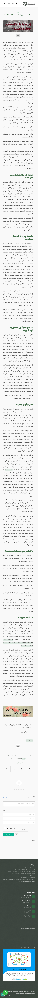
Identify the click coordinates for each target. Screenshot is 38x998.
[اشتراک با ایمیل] (6, 769)
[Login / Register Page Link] (16, 3)
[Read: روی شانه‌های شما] (33, 916)
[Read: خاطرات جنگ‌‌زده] (33, 896)
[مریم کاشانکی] (22, 3)
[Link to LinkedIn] (7, 995)
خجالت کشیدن (18, 759)
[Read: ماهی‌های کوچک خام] (33, 901)
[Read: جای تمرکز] (33, 906)
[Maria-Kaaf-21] (18, 26)
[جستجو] (12, 3)
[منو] (9, 4)
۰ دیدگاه (19, 755)
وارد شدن (5, 797)
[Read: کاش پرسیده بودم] (33, 911)
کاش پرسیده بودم (27, 911)
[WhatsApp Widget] (5, 992)
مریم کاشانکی (11, 755)
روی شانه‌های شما (27, 916)
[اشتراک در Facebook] (29, 769)
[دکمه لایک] (18, 35)
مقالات (18, 13)
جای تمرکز (29, 906)
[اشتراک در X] (22, 769)
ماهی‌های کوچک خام (26, 901)
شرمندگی (12, 759)
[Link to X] (9, 995)
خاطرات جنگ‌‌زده (27, 896)
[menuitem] (16, 3)
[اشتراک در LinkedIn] (14, 769)
